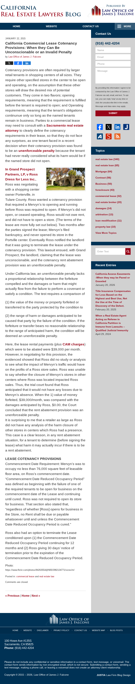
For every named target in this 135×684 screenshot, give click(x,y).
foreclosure (104, 189)
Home (16, 26)
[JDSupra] (108, 136)
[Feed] (117, 136)
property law (105, 226)
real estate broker (108, 202)
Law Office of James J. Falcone (51, 674)
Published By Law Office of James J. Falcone (110, 11)
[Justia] (126, 127)
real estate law (46, 576)
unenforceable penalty (36, 151)
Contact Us (91, 26)
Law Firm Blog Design (114, 675)
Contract (103, 177)
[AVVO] (99, 136)
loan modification (108, 220)
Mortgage (103, 171)
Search (128, 251)
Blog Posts (116, 630)
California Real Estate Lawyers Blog (41, 10)
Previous (12, 595)
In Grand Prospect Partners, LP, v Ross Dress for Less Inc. (21, 174)
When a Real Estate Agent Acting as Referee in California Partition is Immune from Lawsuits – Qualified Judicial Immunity (111, 323)
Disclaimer (43, 630)
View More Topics (106, 232)
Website (51, 26)
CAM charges (73, 344)
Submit (113, 113)
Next (36, 595)
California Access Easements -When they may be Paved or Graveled (112, 277)
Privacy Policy (61, 630)
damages (103, 208)
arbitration (104, 214)
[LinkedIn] (117, 127)
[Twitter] (108, 127)
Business (103, 183)
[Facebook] (99, 127)
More (127, 26)
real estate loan (107, 165)
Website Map (98, 630)
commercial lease (25, 576)
